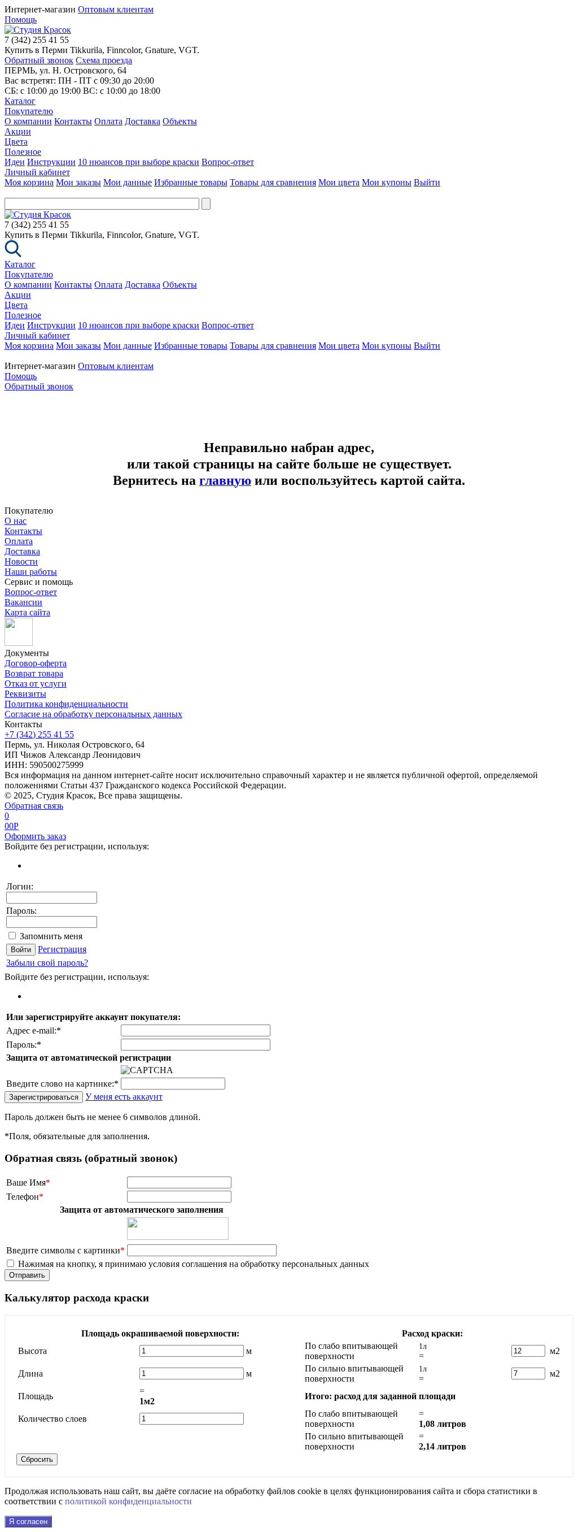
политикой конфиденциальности (128, 1501)
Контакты (73, 121)
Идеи (15, 162)
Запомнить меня (51, 936)
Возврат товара (34, 673)
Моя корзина (29, 182)
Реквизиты (25, 693)
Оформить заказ (35, 836)
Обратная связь (34, 805)
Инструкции (51, 162)
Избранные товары (190, 182)
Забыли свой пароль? (47, 962)
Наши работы (31, 571)
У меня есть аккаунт (124, 1096)
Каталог (20, 101)
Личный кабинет (37, 172)
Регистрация (62, 949)
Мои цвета (339, 182)
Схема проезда (104, 60)
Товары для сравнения (273, 182)
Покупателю (29, 111)
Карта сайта (27, 612)
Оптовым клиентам (116, 9)
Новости (21, 561)
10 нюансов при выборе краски (138, 162)
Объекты (180, 121)
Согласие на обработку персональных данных (93, 714)
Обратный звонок (39, 60)
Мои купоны (386, 182)
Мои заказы (78, 182)
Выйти (427, 182)
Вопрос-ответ (228, 162)
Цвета (16, 141)
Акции (18, 131)
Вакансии (23, 602)
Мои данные (127, 182)
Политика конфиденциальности (66, 704)
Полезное (23, 152)
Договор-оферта (36, 663)
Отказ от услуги (36, 683)
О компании (28, 121)
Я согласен (28, 1521)
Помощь (21, 19)
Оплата (108, 121)
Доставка (142, 121)
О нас (16, 521)
